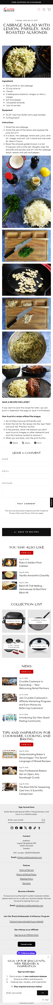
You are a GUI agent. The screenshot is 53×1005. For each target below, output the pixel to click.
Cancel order (26, 944)
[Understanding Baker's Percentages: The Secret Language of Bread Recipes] (9, 754)
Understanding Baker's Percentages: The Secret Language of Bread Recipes (35, 758)
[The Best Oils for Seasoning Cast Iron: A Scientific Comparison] (9, 787)
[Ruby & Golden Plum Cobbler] (9, 562)
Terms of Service (32, 513)
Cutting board (12, 117)
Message (7, 483)
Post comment (26, 504)
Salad (25, 20)
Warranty (26, 883)
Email (5, 471)
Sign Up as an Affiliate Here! (26, 935)
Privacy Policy (15, 513)
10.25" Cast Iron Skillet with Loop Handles (25, 114)
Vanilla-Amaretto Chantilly (34, 575)
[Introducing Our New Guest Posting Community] (9, 717)
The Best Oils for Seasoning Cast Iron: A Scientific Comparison (34, 790)
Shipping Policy (26, 879)
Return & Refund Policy (26, 874)
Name (5, 459)
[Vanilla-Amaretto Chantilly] (9, 575)
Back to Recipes (28, 532)
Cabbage (18, 20)
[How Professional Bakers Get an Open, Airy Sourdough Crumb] (9, 770)
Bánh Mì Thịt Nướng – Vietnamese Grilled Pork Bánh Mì (32, 589)
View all (26, 553)
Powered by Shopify (26, 1003)
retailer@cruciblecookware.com (29, 905)
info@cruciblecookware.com (29, 857)
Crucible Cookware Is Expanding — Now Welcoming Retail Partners (34, 685)
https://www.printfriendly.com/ (26, 421)
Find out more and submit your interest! (26, 921)
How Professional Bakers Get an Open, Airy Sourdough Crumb (33, 774)
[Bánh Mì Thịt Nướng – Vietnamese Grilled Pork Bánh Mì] (9, 586)
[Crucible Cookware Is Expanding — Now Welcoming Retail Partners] (9, 681)
